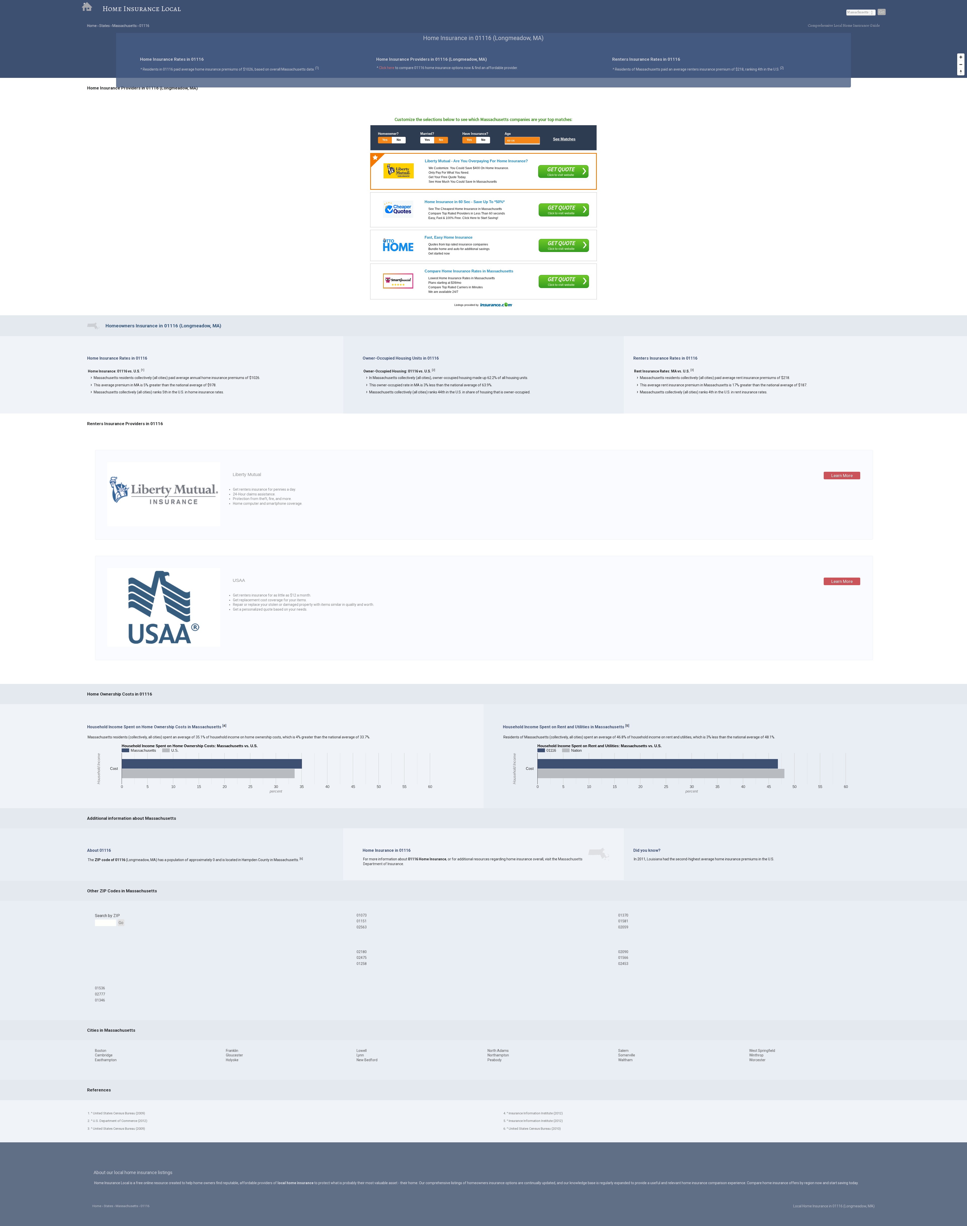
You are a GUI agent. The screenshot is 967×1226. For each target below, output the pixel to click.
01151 (362, 921)
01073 (362, 915)
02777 (100, 994)
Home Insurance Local (141, 9)
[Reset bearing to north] (960, 71)
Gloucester (234, 1055)
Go (881, 12)
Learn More (842, 475)
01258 (362, 964)
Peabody (495, 1060)
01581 (623, 921)
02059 (623, 927)
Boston (100, 1051)
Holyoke (232, 1060)
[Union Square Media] (398, 244)
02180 (362, 952)
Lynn (360, 1055)
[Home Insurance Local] (91, 9)
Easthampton (106, 1060)
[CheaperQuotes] (398, 209)
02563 (362, 927)
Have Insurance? (475, 134)
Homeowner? (388, 134)
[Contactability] (398, 281)
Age (508, 134)
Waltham (625, 1060)
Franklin (232, 1051)
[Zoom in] (960, 57)
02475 (362, 958)
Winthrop (756, 1055)
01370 (623, 915)
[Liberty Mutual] (399, 170)
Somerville (626, 1055)
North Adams (498, 1051)
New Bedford (367, 1060)
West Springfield (762, 1051)
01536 (100, 988)
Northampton (498, 1055)
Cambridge (104, 1055)
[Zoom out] (960, 64)
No (399, 140)
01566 (623, 958)
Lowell (362, 1051)
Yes (385, 140)
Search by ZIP (107, 915)
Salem (623, 1051)
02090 (623, 952)
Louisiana (654, 859)
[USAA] (163, 645)
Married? (427, 134)
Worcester (757, 1060)
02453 (623, 964)
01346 (100, 1000)
